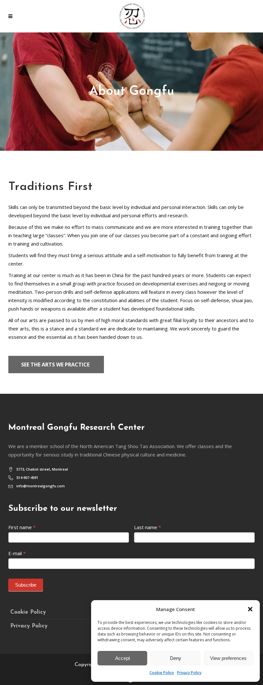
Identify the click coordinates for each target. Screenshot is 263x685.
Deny (175, 658)
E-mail (17, 553)
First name (22, 527)
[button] (250, 609)
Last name (147, 527)
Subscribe (25, 585)
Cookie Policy (161, 672)
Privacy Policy (189, 672)
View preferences (228, 658)
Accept (122, 658)
